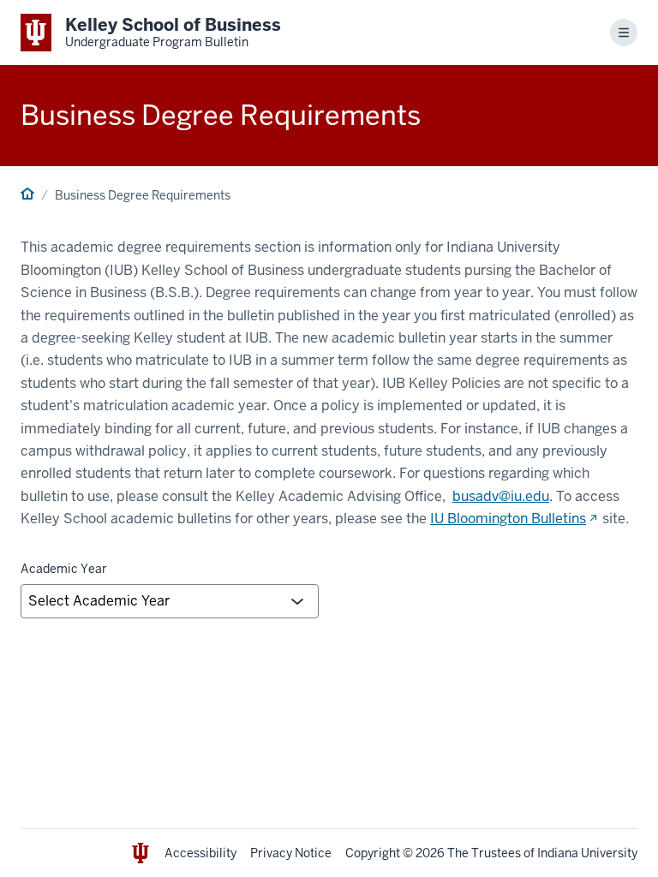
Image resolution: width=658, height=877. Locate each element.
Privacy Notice (291, 853)
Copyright (372, 853)
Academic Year (64, 568)
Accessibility (200, 853)
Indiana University (587, 853)
